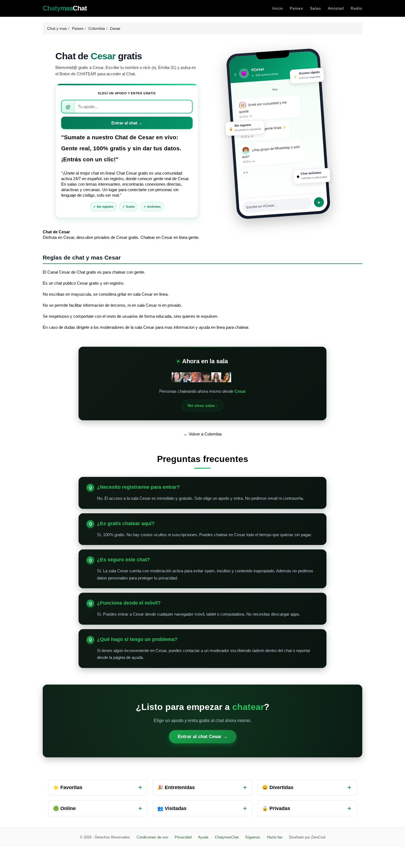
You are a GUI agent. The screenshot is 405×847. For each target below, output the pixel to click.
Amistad (336, 8)
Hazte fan (274, 837)
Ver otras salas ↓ (202, 405)
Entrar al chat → (126, 123)
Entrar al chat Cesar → (203, 736)
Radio (356, 8)
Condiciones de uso (152, 837)
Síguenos (252, 837)
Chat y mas (57, 28)
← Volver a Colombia (202, 434)
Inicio (277, 8)
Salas (315, 8)
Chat (65, 8)
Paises (296, 8)
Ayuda (203, 837)
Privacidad (183, 837)
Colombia (96, 28)
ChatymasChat (227, 837)
